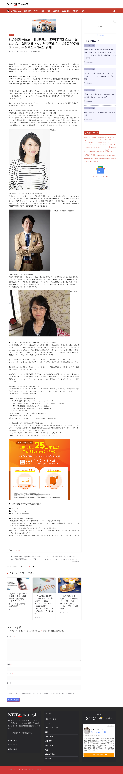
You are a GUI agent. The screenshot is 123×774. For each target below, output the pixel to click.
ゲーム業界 (90, 142)
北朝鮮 (91, 151)
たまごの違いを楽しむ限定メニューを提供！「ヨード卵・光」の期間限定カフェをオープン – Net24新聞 (69, 602)
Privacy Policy (13, 740)
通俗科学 (56, 11)
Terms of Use (13, 745)
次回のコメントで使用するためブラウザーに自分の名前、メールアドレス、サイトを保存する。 (42, 693)
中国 (108, 147)
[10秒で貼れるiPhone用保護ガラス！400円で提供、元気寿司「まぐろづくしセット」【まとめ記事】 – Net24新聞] (18, 579)
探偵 (110, 155)
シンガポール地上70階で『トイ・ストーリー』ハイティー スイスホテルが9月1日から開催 (99, 76)
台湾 (94, 151)
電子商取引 (87, 161)
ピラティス (107, 145)
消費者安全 (101, 158)
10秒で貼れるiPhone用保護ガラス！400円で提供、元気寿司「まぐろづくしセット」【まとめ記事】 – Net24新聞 (18, 599)
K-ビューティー (102, 137)
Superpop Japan (110, 137)
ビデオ (83, 11)
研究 (108, 158)
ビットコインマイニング (98, 145)
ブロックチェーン (51, 728)
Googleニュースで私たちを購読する (100, 176)
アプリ (91, 140)
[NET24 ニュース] (8, 11)
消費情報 (75, 11)
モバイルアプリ (96, 147)
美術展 (111, 158)
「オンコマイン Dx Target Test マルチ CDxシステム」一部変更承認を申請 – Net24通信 (26, 558)
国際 (43, 11)
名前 (9, 664)
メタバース (89, 147)
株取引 (96, 158)
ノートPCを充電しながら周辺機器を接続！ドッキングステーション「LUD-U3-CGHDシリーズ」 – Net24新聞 (62, 559)
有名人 (93, 158)
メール (10, 674)
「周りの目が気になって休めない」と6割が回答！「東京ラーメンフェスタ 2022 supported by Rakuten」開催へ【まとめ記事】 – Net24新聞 (44, 605)
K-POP (97, 137)
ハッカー (90, 145)
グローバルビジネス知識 (98, 732)
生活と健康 (65, 11)
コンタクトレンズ (97, 142)
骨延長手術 (95, 161)
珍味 (105, 158)
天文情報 (105, 151)
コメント (11, 637)
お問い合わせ (12, 749)
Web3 (36, 11)
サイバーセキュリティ (107, 142)
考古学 (114, 158)
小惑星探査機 (100, 155)
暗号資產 (88, 158)
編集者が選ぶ (50, 754)
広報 (108, 155)
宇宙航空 (89, 155)
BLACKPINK (92, 137)
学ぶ (112, 151)
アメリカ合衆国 (97, 140)
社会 (48, 11)
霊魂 (91, 161)
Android (86, 137)
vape (85, 140)
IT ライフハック (18, 550)
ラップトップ (103, 147)
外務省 (97, 151)
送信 (26, 733)
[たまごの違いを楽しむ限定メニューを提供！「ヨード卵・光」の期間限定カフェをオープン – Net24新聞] (69, 579)
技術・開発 (27, 11)
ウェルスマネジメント (107, 140)
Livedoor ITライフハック (25, 51)
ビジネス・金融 (16, 11)
